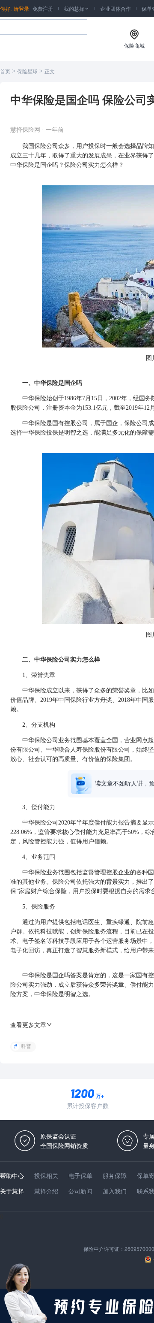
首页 (5, 72)
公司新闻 (80, 1191)
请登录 (21, 8)
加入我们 (115, 1191)
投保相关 (46, 1175)
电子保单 (80, 1175)
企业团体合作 (115, 8)
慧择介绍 (46, 1191)
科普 (26, 1046)
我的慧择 (76, 8)
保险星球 (27, 72)
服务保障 (115, 1175)
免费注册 (43, 8)
